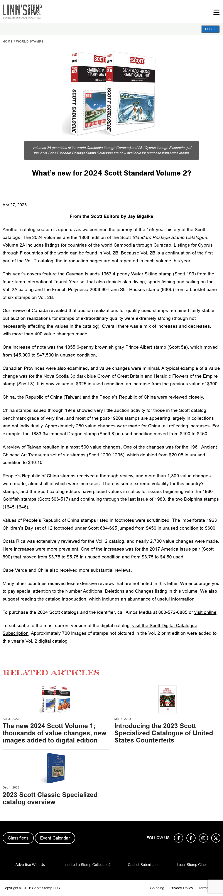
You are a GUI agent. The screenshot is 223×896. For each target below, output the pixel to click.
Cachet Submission (143, 865)
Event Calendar (55, 838)
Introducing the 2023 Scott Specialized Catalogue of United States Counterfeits (163, 733)
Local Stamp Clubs (192, 865)
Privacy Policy (181, 888)
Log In (210, 29)
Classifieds (18, 838)
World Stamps (30, 41)
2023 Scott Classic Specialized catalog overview (50, 798)
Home (8, 41)
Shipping (157, 888)
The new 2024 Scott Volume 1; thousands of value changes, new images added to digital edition (54, 733)
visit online (205, 612)
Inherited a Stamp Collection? (86, 865)
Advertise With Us (30, 865)
